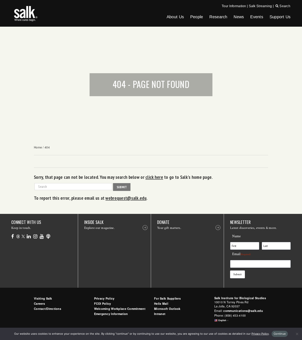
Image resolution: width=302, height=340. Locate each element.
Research (218, 17)
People (196, 17)
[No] (297, 334)
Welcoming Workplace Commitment (119, 309)
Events (256, 17)
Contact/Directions (47, 309)
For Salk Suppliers (167, 298)
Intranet (159, 314)
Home (38, 147)
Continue (280, 333)
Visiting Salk (43, 298)
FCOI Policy (102, 303)
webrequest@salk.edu (125, 198)
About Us (175, 17)
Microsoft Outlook (167, 309)
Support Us (280, 17)
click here (154, 177)
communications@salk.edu (243, 311)
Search (284, 6)
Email (241, 254)
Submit (122, 187)
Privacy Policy (104, 298)
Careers (39, 303)
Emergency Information (111, 314)
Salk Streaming (260, 6)
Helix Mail (161, 303)
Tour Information (234, 6)
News (239, 17)
